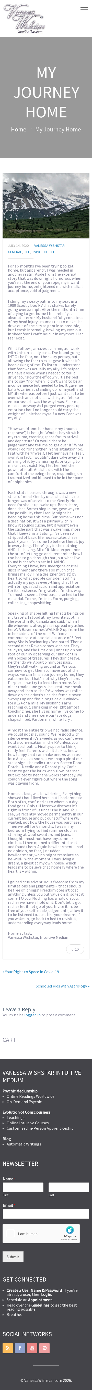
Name (9, 1178)
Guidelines (40, 1305)
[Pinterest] (44, 1348)
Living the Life (43, 252)
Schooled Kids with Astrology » (62, 986)
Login (46, 1294)
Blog (7, 1138)
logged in (32, 1014)
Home (18, 129)
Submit (13, 1256)
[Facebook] (20, 1348)
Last (51, 1195)
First (5, 1195)
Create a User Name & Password (34, 1290)
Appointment (40, 1299)
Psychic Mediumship (20, 1090)
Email (9, 1205)
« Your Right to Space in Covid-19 (31, 972)
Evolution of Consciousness (27, 1112)
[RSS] (8, 1348)
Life (27, 252)
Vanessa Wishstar (49, 245)
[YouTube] (32, 1348)
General (15, 252)
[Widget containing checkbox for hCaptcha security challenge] (41, 1233)
